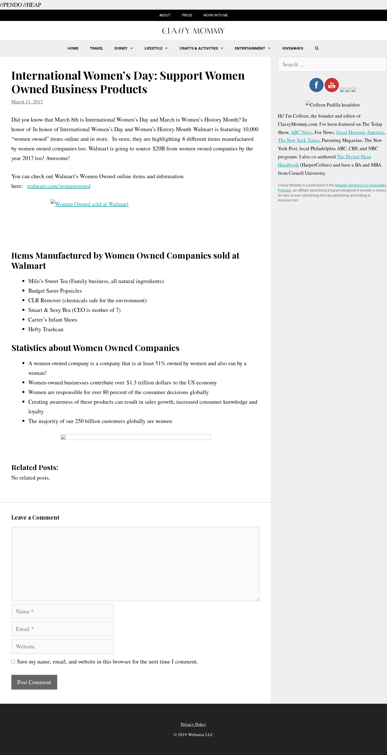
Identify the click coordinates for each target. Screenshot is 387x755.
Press (187, 15)
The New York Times (299, 140)
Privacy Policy (193, 724)
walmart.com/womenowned (58, 186)
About (165, 15)
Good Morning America (360, 132)
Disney (120, 48)
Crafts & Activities (199, 48)
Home (73, 48)
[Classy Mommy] (193, 30)
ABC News (301, 132)
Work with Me (215, 15)
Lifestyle (153, 48)
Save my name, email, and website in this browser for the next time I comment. (107, 661)
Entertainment (250, 48)
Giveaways (292, 48)
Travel (96, 48)
